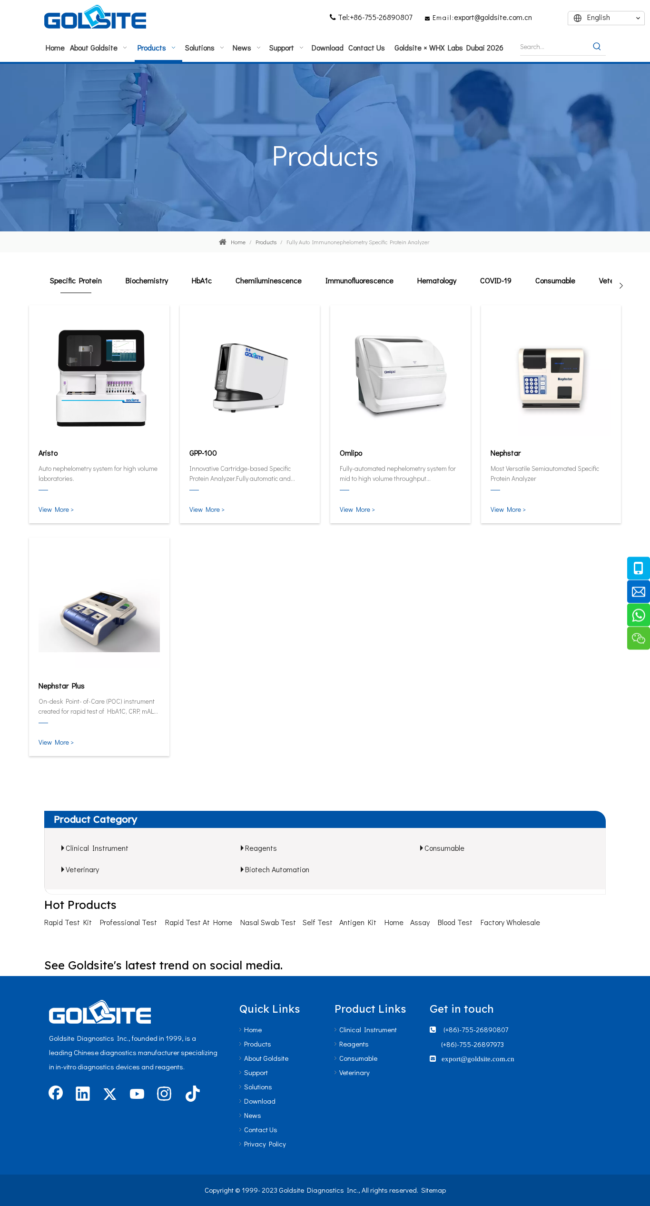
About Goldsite (266, 1058)
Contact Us (260, 1129)
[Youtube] (137, 1094)
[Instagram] (164, 1094)
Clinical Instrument (97, 848)
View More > (56, 509)
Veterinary (82, 869)
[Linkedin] (82, 1094)
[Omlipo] (400, 376)
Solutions (258, 1086)
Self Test (318, 922)
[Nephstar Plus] (99, 608)
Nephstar (506, 453)
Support (256, 1072)
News (252, 1115)
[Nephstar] (551, 376)
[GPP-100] (250, 376)
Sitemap (433, 1190)
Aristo (48, 453)
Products (257, 1043)
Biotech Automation (277, 869)
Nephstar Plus (62, 685)
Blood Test (455, 922)
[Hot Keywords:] (597, 46)
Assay (420, 922)
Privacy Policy (265, 1143)
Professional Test (128, 922)
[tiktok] (191, 1094)
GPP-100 (203, 453)
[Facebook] (55, 1094)
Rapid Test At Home (198, 922)
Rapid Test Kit (68, 922)
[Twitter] (109, 1094)
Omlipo (351, 453)
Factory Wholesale (510, 922)
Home (394, 922)
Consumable (444, 848)
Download (260, 1101)
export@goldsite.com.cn (493, 17)
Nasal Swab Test (268, 922)
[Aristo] (99, 376)
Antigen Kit (357, 922)
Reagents (261, 848)
